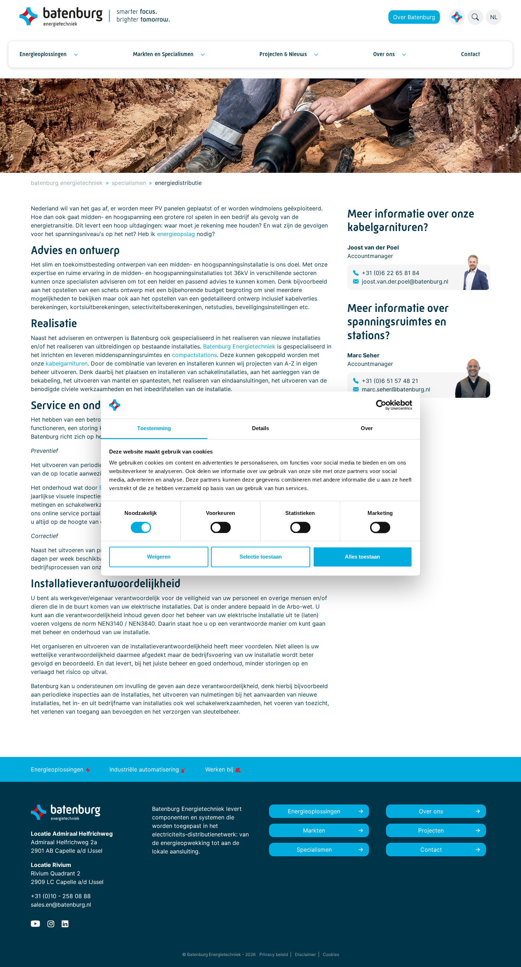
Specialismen (314, 849)
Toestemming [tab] (154, 428)
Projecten (431, 830)
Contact (470, 54)
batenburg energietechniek (67, 182)
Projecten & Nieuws (283, 54)
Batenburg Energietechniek (239, 346)
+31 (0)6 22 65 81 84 (390, 272)
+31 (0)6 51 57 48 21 (390, 380)
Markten (314, 830)
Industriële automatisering (145, 769)
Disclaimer (305, 954)
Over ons (384, 54)
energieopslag (176, 233)
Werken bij (220, 769)
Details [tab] (260, 428)
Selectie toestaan (261, 557)
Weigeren (158, 557)
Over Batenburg (414, 17)
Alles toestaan (362, 557)
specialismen (129, 182)
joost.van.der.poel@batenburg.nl (405, 281)
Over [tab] (367, 428)
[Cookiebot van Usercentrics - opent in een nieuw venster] (381, 405)
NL (494, 17)
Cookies (331, 954)
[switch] (221, 527)
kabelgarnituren (67, 363)
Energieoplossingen (43, 54)
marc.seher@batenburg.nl (396, 389)
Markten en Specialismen (163, 54)
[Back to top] (507, 953)
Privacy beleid (273, 954)
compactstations (194, 354)
